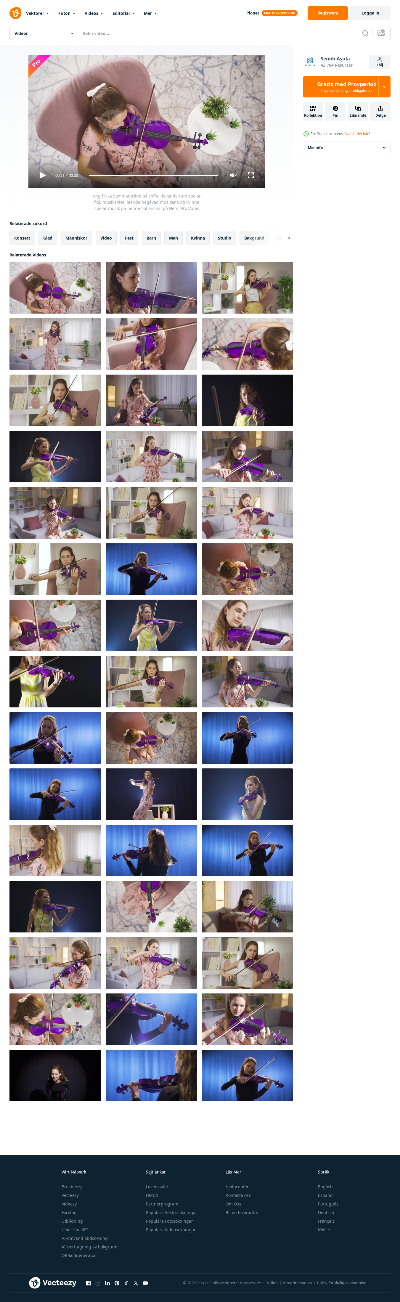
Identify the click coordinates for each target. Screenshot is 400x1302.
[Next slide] (283, 238)
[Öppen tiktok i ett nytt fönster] (126, 1282)
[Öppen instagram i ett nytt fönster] (98, 1282)
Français (326, 1221)
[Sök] (365, 33)
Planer (252, 13)
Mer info (315, 147)
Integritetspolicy (297, 1282)
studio (224, 238)
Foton (64, 13)
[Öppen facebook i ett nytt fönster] (88, 1282)
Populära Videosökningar (171, 1229)
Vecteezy (70, 1195)
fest (129, 238)
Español (326, 1195)
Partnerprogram (162, 1204)
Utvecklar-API (75, 1229)
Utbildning (72, 1221)
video (106, 238)
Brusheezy (72, 1186)
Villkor (272, 1282)
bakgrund (254, 238)
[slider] (153, 175)
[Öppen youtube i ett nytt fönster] (145, 1282)
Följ (380, 65)
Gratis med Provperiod (347, 87)
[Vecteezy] (15, 13)
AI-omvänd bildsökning (85, 1238)
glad (47, 238)
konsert (22, 238)
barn (151, 238)
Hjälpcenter (237, 1186)
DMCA (152, 1195)
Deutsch (326, 1212)
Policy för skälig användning (342, 1282)
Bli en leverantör (242, 1212)
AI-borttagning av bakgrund (90, 1247)
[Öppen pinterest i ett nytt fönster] (117, 1282)
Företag (69, 1212)
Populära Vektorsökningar (171, 1212)
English (325, 1186)
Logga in (370, 13)
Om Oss (233, 1204)
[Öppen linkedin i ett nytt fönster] (107, 1282)
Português (328, 1204)
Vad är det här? (357, 133)
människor (76, 238)
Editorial (121, 13)
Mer (148, 13)
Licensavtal (157, 1186)
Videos (91, 13)
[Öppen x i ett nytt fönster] (136, 1282)
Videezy (69, 1204)
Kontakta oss (238, 1195)
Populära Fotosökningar (169, 1221)
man (173, 238)
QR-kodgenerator (79, 1255)
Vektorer (35, 13)
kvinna (198, 238)
